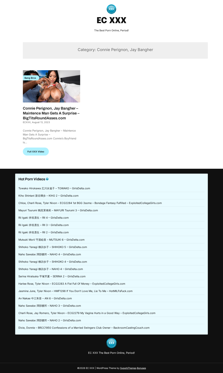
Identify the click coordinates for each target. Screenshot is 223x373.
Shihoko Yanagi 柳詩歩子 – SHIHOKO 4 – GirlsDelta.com (52, 261)
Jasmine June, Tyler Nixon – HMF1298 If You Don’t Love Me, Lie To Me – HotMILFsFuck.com (75, 291)
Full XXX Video (35, 151)
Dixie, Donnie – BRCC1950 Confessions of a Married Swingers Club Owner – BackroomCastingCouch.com (84, 327)
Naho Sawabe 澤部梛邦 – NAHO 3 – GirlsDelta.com (49, 305)
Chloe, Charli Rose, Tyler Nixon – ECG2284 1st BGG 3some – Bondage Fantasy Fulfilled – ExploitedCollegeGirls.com (90, 203)
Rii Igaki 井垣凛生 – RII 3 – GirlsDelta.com (43, 225)
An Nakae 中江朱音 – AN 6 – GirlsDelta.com (45, 298)
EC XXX (111, 21)
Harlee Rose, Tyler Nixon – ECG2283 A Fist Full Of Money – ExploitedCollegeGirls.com (71, 283)
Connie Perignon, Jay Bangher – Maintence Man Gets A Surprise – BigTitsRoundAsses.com (51, 113)
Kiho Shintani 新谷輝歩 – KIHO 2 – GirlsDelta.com (48, 195)
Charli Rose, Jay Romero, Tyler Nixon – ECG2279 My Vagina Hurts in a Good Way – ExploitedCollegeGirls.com (86, 313)
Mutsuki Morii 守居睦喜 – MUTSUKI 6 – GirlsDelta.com (51, 239)
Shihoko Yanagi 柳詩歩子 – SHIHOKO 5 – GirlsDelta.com (52, 247)
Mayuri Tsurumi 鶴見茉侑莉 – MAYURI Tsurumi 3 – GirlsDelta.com (58, 210)
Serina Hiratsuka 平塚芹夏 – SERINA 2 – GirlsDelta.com (52, 276)
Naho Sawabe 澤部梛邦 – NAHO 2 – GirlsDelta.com (49, 320)
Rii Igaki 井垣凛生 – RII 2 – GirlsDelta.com (43, 232)
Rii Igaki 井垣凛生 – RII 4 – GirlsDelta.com (43, 217)
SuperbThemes (128, 368)
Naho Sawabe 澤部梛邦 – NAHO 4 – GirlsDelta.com (49, 254)
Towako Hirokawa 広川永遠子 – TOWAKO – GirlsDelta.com (54, 188)
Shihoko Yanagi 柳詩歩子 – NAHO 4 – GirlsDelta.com (50, 269)
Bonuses (141, 368)
